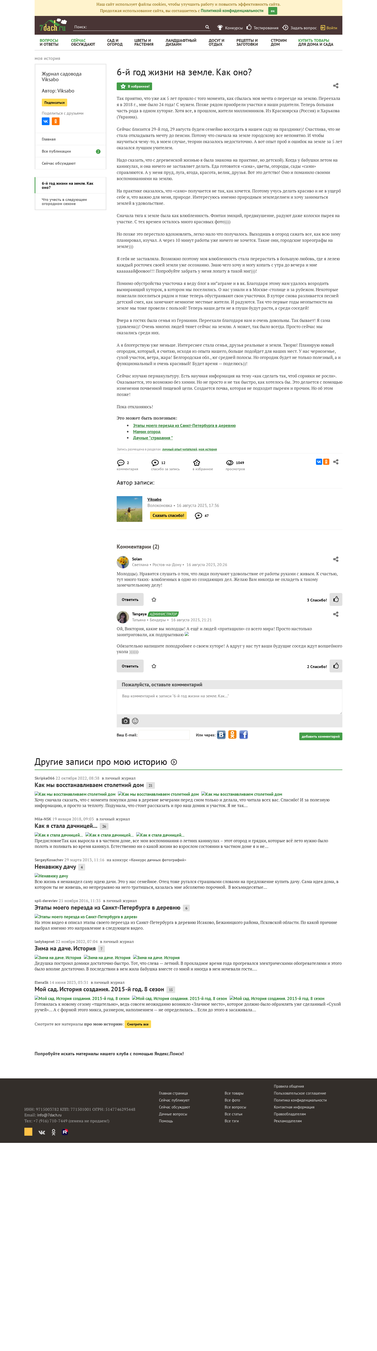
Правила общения (289, 1086)
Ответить (130, 599)
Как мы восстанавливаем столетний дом (89, 785)
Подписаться (54, 102)
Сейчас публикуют (174, 1100)
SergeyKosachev (49, 859)
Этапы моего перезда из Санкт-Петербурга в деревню (184, 425)
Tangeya (139, 613)
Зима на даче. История (65, 948)
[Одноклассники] (55, 121)
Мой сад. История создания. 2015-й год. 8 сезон (99, 989)
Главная (49, 139)
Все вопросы (235, 1107)
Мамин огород (147, 431)
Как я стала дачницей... (66, 826)
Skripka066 (45, 778)
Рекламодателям (288, 1120)
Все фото (232, 1100)
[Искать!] (207, 27)
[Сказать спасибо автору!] (336, 599)
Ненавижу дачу (55, 867)
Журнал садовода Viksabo (62, 76)
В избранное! (138, 86)
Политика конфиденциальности (300, 1100)
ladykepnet (45, 941)
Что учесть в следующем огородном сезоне (64, 201)
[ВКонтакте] (45, 121)
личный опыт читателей (179, 449)
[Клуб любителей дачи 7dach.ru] (53, 24)
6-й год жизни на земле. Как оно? (67, 185)
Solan (137, 558)
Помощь (166, 1120)
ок (273, 10)
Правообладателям (290, 1114)
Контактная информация (294, 1107)
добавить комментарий (321, 736)
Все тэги (232, 1120)
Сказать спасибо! (168, 515)
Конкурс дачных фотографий (157, 859)
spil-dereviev (46, 900)
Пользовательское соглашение (300, 1093)
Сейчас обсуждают (59, 163)
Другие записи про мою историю (101, 761)
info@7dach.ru (49, 1115)
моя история (208, 449)
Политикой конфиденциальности (232, 10)
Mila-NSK (43, 818)
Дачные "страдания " (153, 438)
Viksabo (65, 90)
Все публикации (68, 151)
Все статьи (233, 1114)
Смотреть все (137, 1024)
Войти (331, 27)
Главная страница (173, 1093)
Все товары (234, 1093)
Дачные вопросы (173, 1114)
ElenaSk (41, 982)
